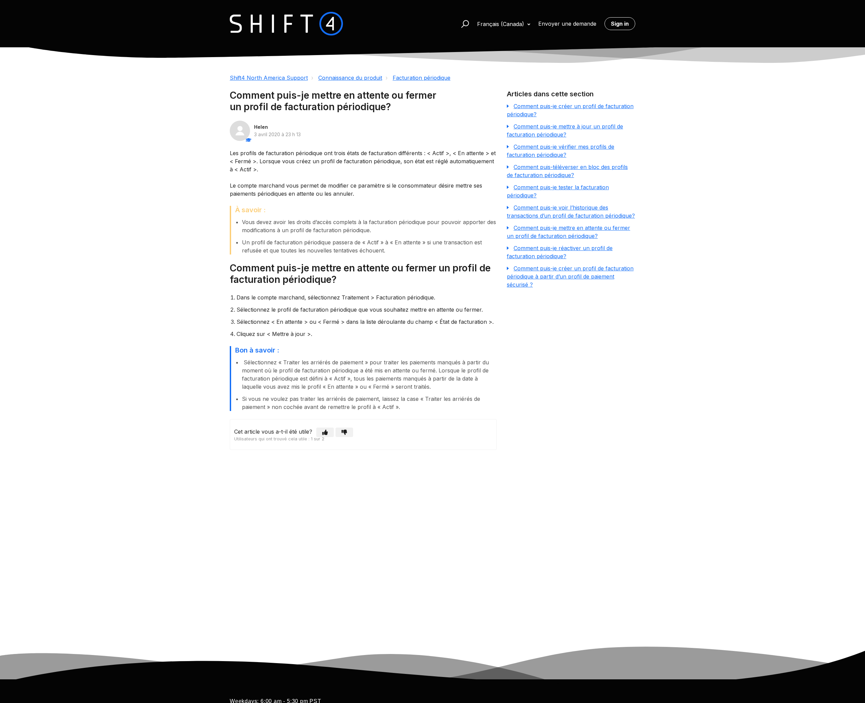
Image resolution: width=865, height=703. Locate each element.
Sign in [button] (620, 23)
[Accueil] (286, 23)
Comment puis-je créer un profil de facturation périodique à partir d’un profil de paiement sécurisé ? (570, 276)
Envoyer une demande (567, 23)
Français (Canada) (501, 24)
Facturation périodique (421, 77)
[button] (462, 23)
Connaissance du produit (350, 77)
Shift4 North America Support (269, 77)
